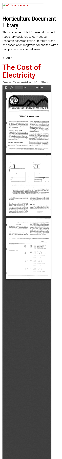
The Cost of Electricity (21, 71)
